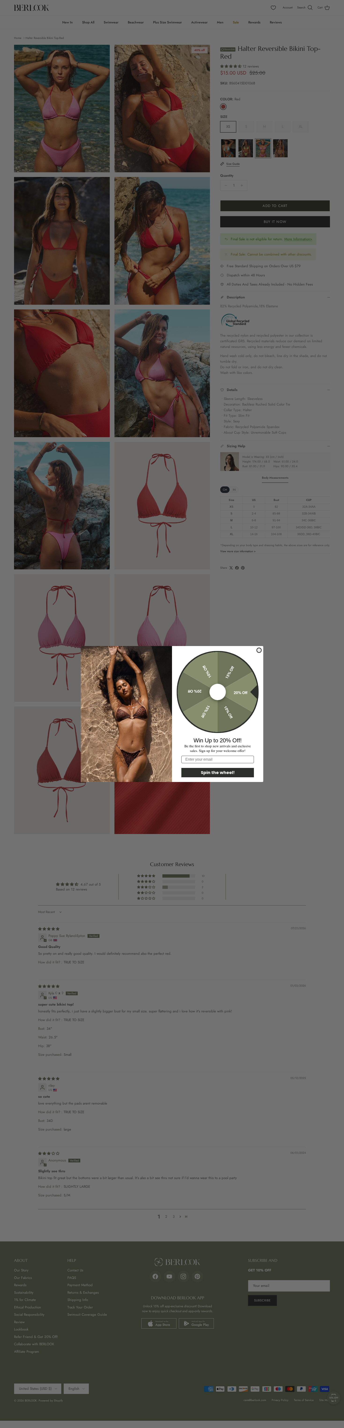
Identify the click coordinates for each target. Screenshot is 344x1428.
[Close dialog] (259, 650)
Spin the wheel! (218, 772)
